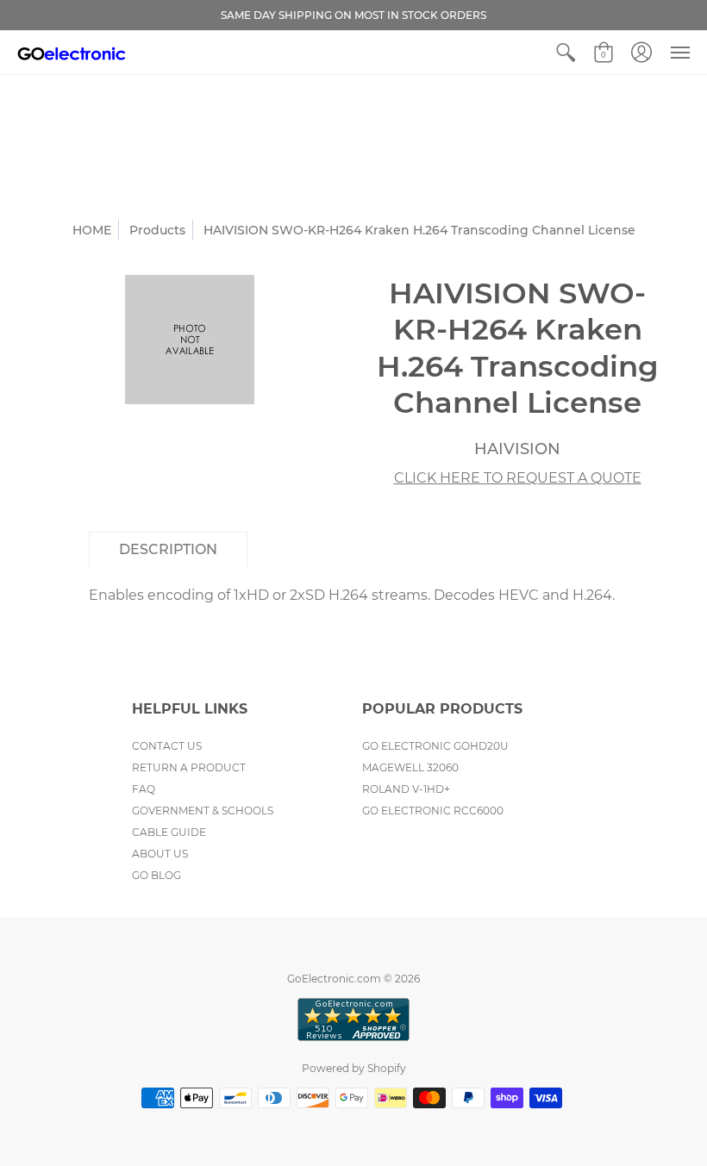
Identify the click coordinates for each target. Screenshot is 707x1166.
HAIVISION (517, 449)
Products (157, 230)
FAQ (143, 789)
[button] (566, 52)
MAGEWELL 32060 (410, 767)
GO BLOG (156, 875)
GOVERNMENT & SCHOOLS (202, 810)
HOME (91, 230)
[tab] (168, 550)
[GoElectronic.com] (71, 52)
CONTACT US (167, 745)
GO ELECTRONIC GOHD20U (435, 745)
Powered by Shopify (354, 1068)
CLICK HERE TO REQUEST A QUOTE (517, 478)
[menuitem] (566, 52)
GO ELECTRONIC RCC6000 (433, 810)
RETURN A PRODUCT (189, 767)
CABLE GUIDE (169, 832)
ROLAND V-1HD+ (406, 789)
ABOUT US (160, 853)
